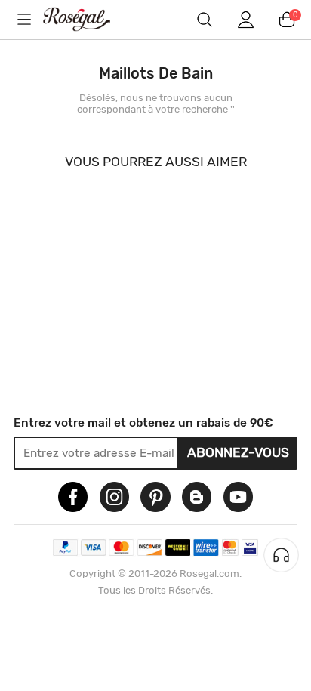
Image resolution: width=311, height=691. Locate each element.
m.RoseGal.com (87, 19)
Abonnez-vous (238, 452)
